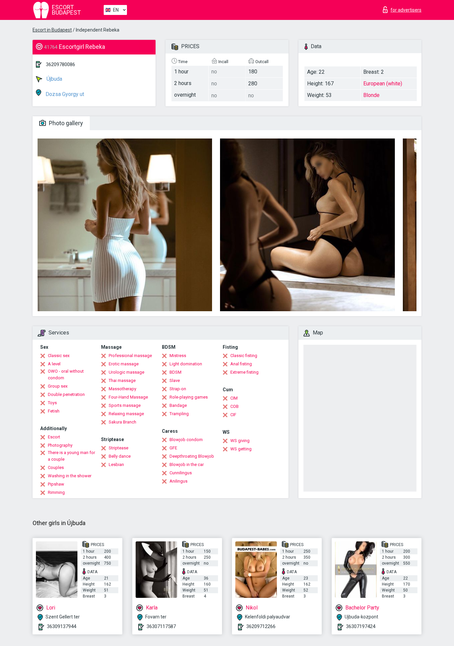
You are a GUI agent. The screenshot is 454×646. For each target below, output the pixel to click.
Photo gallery (65, 123)
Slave (175, 380)
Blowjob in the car (187, 464)
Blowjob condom (186, 439)
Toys (52, 402)
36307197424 (360, 626)
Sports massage (125, 405)
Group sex (57, 386)
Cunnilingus (181, 472)
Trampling (179, 413)
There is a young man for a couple (71, 456)
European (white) (382, 83)
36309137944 (61, 626)
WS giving (240, 440)
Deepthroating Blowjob (192, 456)
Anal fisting (241, 363)
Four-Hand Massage (128, 397)
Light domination (186, 363)
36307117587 (161, 626)
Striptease (118, 447)
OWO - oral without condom (66, 374)
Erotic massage (124, 363)
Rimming (56, 492)
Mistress (178, 355)
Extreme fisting (244, 372)
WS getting (241, 448)
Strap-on (178, 388)
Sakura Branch (122, 421)
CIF (233, 414)
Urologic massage (126, 372)
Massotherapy (122, 388)
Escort (54, 436)
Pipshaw (56, 484)
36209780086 (60, 64)
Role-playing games (189, 397)
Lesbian (116, 464)
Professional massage (130, 355)
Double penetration (66, 394)
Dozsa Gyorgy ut (64, 94)
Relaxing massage (126, 413)
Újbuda (53, 79)
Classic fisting (243, 355)
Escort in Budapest (52, 30)
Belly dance (120, 456)
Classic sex (58, 355)
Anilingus (178, 481)
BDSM (175, 372)
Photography (60, 445)
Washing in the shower (69, 475)
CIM (234, 398)
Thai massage (122, 380)
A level (54, 363)
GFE (173, 447)
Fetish (53, 411)
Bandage (178, 405)
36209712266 (261, 626)
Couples (56, 467)
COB (234, 406)
